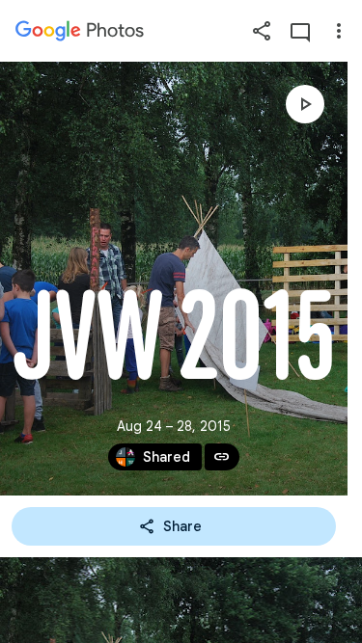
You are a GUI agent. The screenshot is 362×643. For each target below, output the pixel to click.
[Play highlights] (305, 104)
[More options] (339, 31)
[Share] (261, 31)
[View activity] (300, 31)
